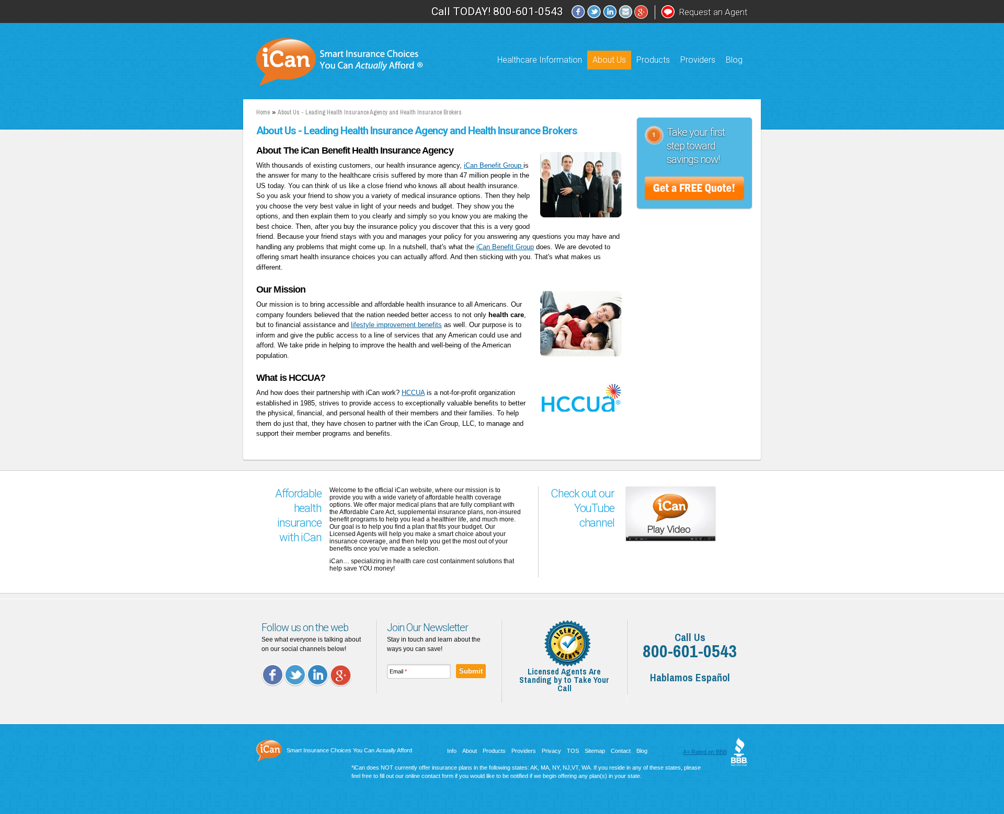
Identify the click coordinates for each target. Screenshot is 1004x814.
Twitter (594, 12)
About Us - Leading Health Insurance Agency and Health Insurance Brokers (370, 112)
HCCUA (413, 393)
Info (452, 751)
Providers (697, 60)
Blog (734, 60)
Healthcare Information (539, 60)
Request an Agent (713, 12)
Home (263, 112)
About (469, 751)
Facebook (578, 12)
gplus (641, 12)
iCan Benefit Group (493, 165)
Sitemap (595, 751)
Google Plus (340, 675)
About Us (609, 60)
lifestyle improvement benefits (396, 325)
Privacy (551, 751)
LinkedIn (609, 12)
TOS (573, 751)
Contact (621, 751)
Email (625, 12)
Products (653, 60)
